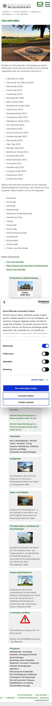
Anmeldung (27, 652)
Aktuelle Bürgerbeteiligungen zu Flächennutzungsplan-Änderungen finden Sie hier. (23, 427)
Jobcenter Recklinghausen (20, 666)
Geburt (13, 444)
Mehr (27, 485)
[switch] (45, 354)
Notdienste (32, 675)
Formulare (24, 663)
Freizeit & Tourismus (20, 12)
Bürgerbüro (14, 663)
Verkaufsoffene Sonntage (20, 686)
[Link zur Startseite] (17, 8)
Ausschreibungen (17, 658)
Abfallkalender (16, 652)
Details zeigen (37, 380)
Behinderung (24, 447)
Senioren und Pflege (18, 449)
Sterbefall (21, 444)
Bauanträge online (17, 660)
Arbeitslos (34, 447)
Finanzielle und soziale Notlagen (23, 452)
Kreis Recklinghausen (18, 675)
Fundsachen (34, 663)
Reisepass (30, 680)
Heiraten (33, 441)
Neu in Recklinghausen (19, 441)
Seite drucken (41, 695)
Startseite (6, 12)
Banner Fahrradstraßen (16, 270)
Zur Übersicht (16, 642)
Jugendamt (14, 669)
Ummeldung (28, 683)
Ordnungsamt (15, 677)
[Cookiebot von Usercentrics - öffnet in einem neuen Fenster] (38, 302)
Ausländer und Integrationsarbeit (23, 655)
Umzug (29, 444)
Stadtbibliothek (16, 683)
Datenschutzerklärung (28, 698)
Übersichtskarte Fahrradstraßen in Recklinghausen (27, 266)
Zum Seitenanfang (24, 695)
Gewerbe (13, 447)
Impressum (10, 698)
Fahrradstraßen (22, 14)
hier (19, 633)
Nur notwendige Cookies (26, 388)
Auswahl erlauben (26, 396)
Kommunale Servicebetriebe (21, 672)
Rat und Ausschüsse (18, 680)
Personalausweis (28, 677)
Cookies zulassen (26, 402)
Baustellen (30, 660)
